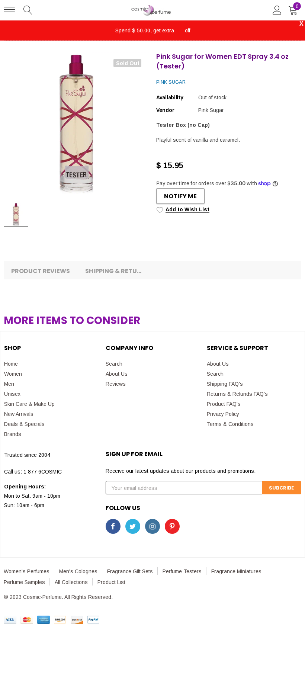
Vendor (165, 110)
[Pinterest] (172, 526)
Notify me (180, 196)
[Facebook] (113, 526)
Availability (169, 97)
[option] (76, 124)
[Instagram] (152, 526)
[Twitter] (132, 526)
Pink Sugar (171, 82)
